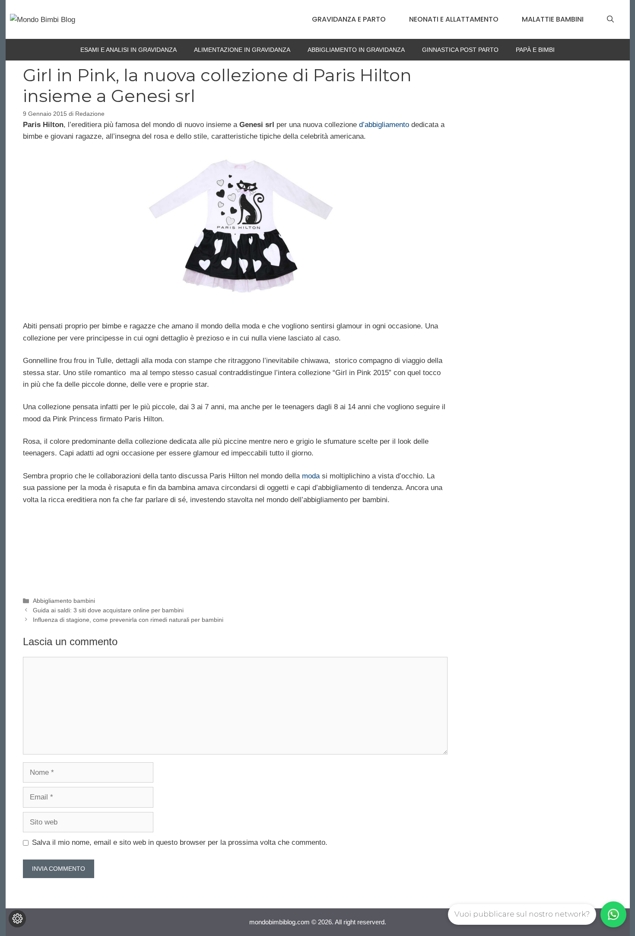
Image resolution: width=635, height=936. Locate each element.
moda (311, 476)
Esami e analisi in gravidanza (128, 49)
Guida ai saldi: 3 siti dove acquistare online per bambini (108, 610)
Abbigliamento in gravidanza (356, 49)
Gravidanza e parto (349, 19)
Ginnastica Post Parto (460, 49)
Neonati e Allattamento (453, 19)
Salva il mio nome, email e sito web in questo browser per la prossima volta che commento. (179, 842)
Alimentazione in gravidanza (242, 49)
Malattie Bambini (553, 19)
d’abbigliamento (385, 125)
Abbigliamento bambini (64, 600)
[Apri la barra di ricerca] (610, 19)
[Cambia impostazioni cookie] (17, 918)
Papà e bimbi (535, 49)
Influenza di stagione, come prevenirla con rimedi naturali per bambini (128, 619)
